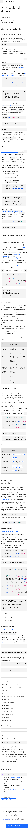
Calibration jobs (5, 499)
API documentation (11, 163)
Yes (3, 799)
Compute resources (19, 265)
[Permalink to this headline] (11, 11)
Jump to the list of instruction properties (11, 629)
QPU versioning (14, 258)
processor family (8, 392)
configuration (5, 156)
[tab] (8, 59)
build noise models (16, 777)
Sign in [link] (25, 1)
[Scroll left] (2, 270)
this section (19, 325)
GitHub (19, 803)
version (21, 244)
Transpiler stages (14, 782)
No (10, 799)
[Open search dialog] (21, 1)
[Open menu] (1, 1)
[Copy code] (24, 78)
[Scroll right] (25, 59)
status (12, 156)
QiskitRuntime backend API (17, 789)
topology (23, 247)
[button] (26, 809)
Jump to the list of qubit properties (10, 531)
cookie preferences (5, 819)
